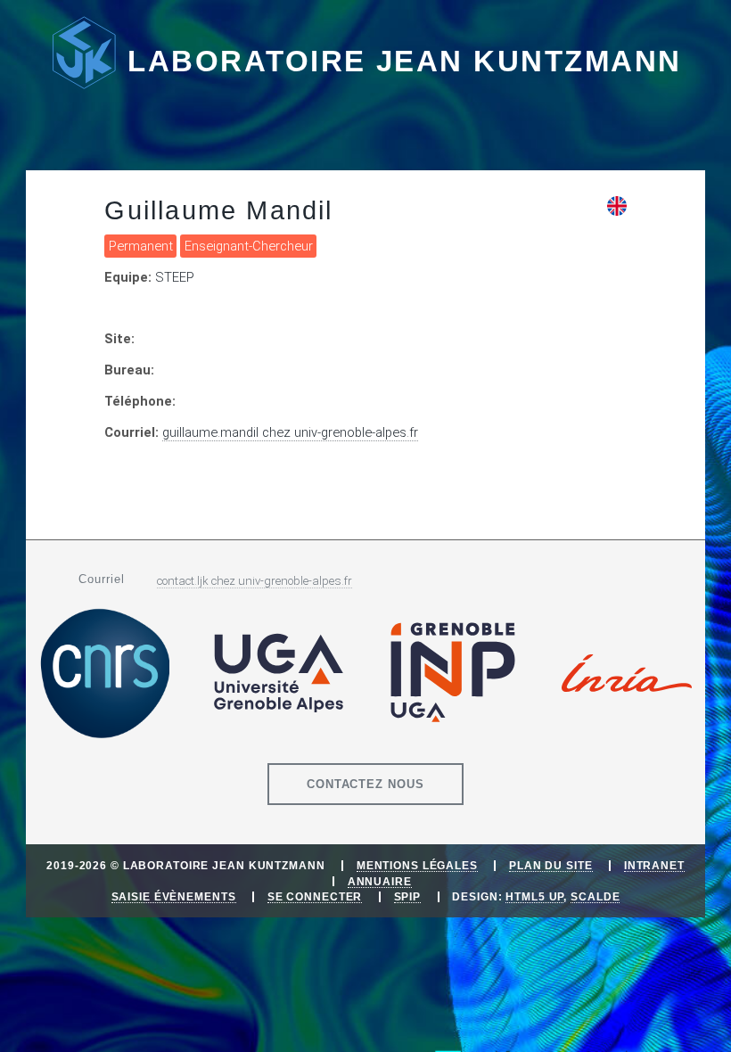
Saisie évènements (173, 896)
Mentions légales (417, 865)
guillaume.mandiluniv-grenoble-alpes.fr (290, 432)
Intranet (654, 865)
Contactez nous (366, 784)
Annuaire (380, 881)
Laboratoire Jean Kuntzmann (404, 61)
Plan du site (551, 865)
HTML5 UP (534, 896)
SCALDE (595, 896)
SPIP (408, 896)
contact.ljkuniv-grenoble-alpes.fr (254, 581)
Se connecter (315, 896)
